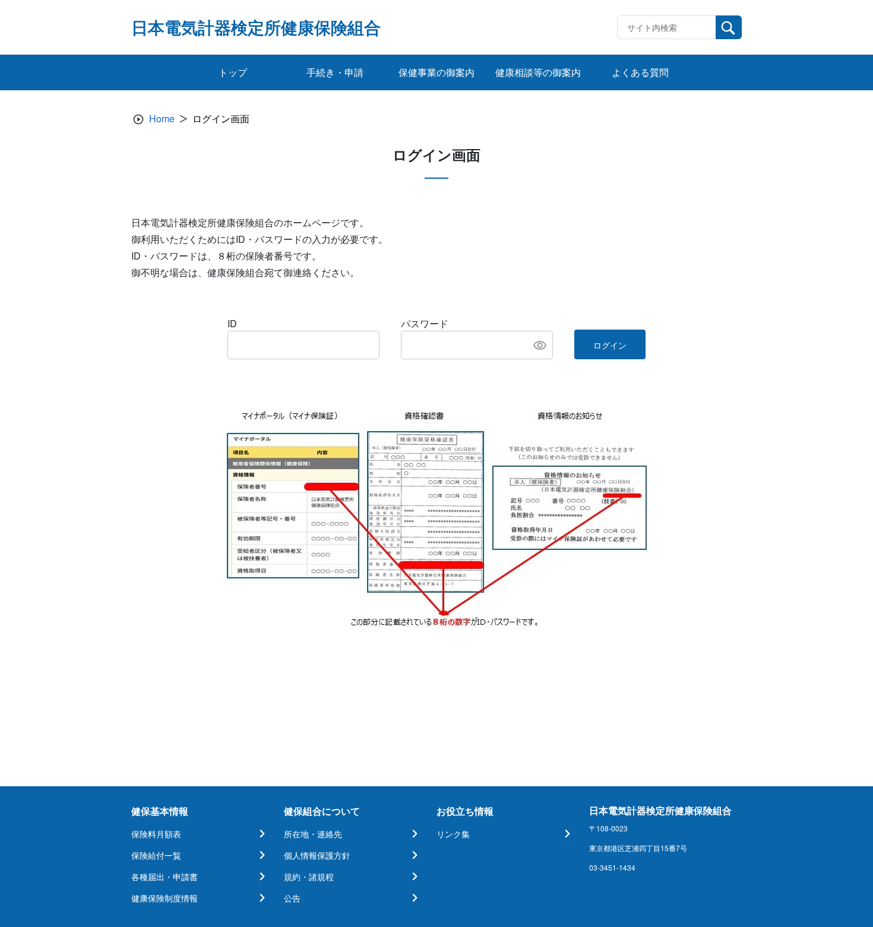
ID (232, 323)
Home (162, 118)
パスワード (424, 323)
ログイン (610, 345)
